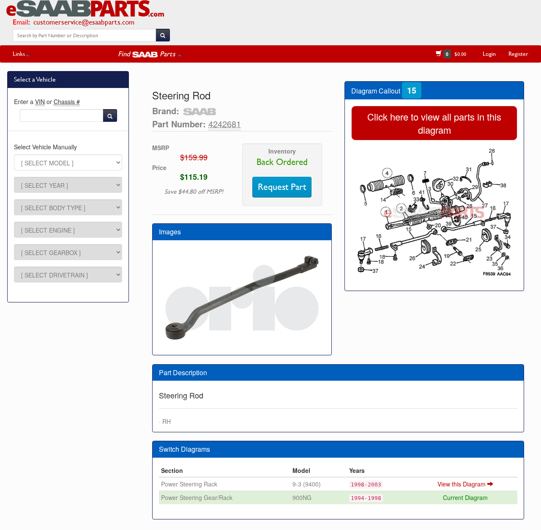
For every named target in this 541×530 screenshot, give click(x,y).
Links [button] (19, 53)
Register (518, 53)
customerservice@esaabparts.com (83, 21)
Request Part (282, 187)
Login (489, 53)
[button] (150, 53)
